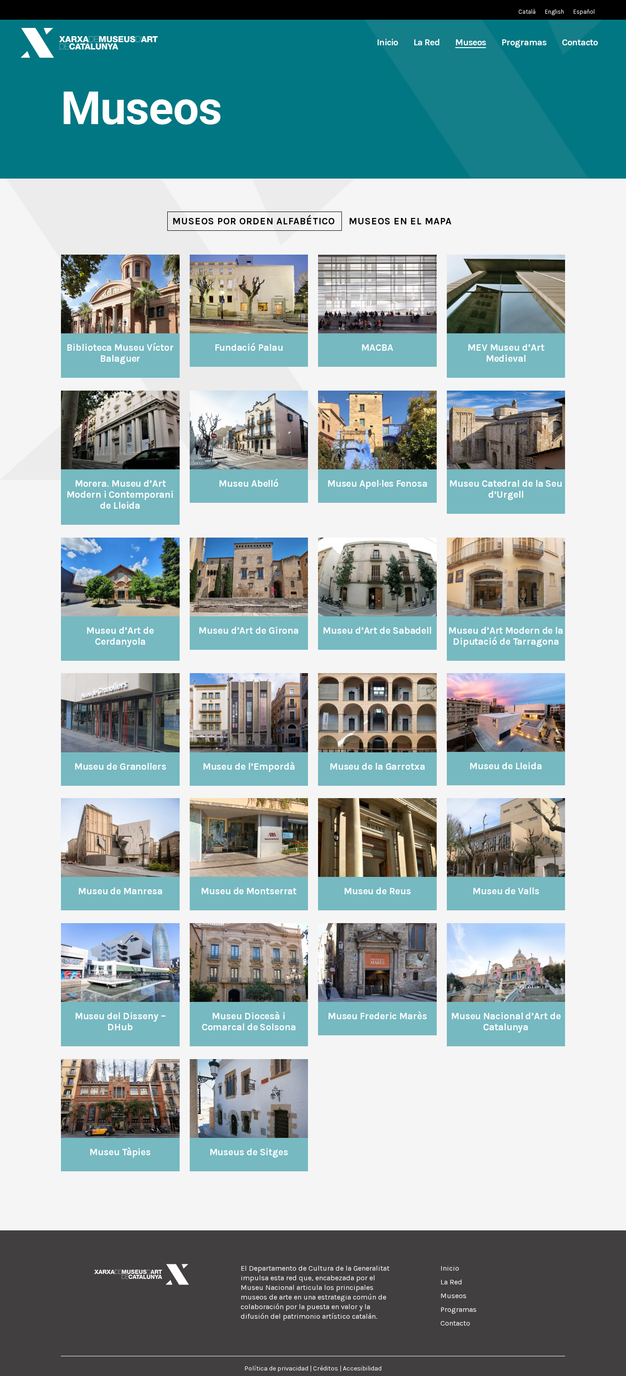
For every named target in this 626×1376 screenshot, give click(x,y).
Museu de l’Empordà (249, 766)
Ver (120, 293)
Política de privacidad (276, 1368)
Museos (453, 1295)
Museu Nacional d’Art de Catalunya (506, 1022)
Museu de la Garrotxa (377, 766)
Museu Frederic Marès (377, 1016)
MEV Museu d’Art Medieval (505, 353)
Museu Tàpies (120, 1152)
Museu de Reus (377, 891)
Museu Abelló (249, 483)
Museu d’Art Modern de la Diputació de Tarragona (505, 636)
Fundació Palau (248, 347)
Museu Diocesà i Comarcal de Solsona (249, 1022)
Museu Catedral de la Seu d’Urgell (505, 489)
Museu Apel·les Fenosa (377, 483)
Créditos (325, 1368)
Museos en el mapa (400, 221)
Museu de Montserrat (249, 891)
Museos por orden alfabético (253, 221)
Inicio (449, 1268)
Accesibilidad (362, 1368)
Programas (458, 1309)
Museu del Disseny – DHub (120, 1022)
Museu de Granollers (120, 766)
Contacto (455, 1323)
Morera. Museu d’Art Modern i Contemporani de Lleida (120, 494)
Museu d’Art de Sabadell (377, 630)
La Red (451, 1282)
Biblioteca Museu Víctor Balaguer (120, 353)
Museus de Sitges (248, 1152)
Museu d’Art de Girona (248, 630)
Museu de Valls (505, 891)
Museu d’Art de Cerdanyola (120, 636)
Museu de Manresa (120, 891)
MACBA (377, 347)
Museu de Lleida (505, 766)
